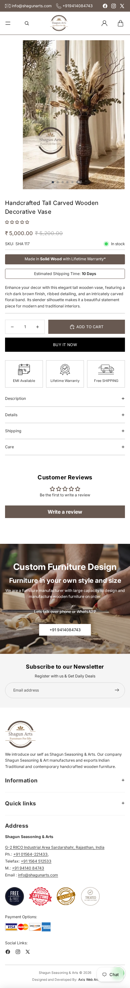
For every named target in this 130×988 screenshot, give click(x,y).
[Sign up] (117, 690)
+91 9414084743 (65, 629)
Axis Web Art (88, 980)
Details (11, 414)
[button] (17, 222)
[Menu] (7, 23)
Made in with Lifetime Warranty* (65, 259)
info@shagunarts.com (32, 5)
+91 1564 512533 (36, 861)
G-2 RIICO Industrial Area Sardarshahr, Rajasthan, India (54, 847)
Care (9, 446)
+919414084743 (77, 5)
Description (15, 398)
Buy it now (65, 344)
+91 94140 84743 (28, 868)
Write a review (65, 512)
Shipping (13, 430)
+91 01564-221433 (30, 854)
